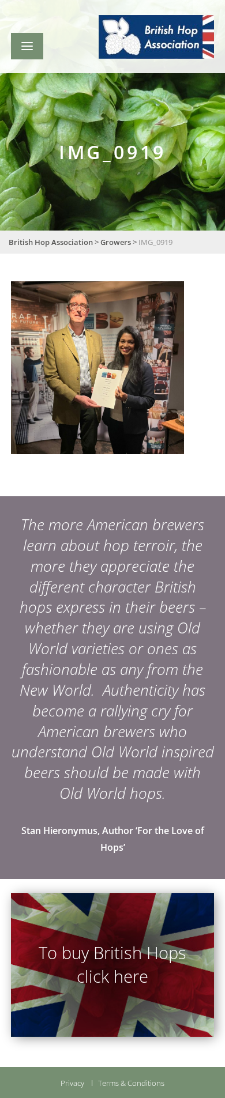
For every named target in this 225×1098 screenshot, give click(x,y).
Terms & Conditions (131, 1083)
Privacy (72, 1083)
